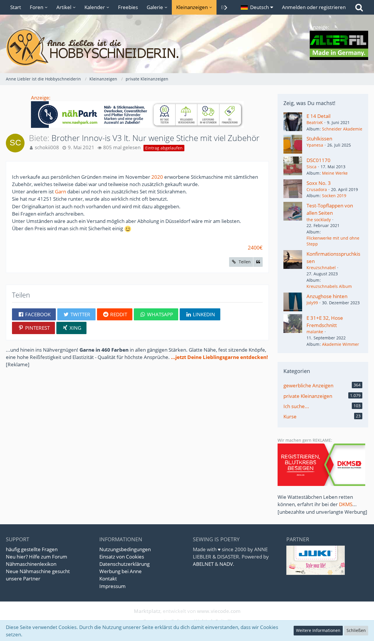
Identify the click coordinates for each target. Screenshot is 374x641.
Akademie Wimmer (340, 344)
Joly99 (312, 302)
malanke (315, 331)
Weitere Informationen (318, 630)
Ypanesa (315, 145)
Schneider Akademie (342, 129)
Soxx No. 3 (319, 183)
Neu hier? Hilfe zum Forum (36, 556)
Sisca (311, 166)
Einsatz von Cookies (121, 556)
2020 (157, 176)
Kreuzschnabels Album (329, 286)
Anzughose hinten (327, 296)
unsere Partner (23, 578)
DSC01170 (318, 160)
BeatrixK (315, 122)
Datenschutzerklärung (124, 564)
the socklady (319, 219)
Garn (60, 191)
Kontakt (108, 578)
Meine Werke (335, 173)
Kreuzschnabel (321, 267)
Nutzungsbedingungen (125, 549)
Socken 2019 (334, 195)
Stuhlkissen (319, 138)
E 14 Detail (318, 116)
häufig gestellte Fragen (32, 549)
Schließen (356, 630)
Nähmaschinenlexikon (31, 564)
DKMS (345, 504)
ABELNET (203, 564)
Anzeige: (41, 97)
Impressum (112, 586)
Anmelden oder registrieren (314, 7)
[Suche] (359, 7)
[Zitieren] (258, 262)
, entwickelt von (187, 611)
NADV (226, 564)
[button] (257, 7)
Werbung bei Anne (120, 571)
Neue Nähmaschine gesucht (38, 571)
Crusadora (317, 189)
